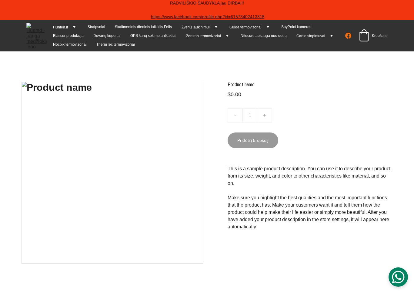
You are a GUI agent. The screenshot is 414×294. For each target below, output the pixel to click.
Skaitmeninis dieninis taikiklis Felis (143, 27)
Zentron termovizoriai (203, 36)
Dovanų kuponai (107, 36)
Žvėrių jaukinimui (196, 27)
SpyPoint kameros (296, 27)
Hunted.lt (60, 27)
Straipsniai (96, 27)
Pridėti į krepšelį (253, 140)
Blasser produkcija (68, 36)
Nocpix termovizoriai (70, 44)
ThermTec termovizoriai (115, 44)
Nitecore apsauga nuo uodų (264, 36)
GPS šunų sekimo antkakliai (153, 36)
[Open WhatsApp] (398, 277)
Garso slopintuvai (310, 36)
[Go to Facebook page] (348, 36)
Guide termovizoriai (245, 27)
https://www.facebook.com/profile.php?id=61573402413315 (208, 16)
